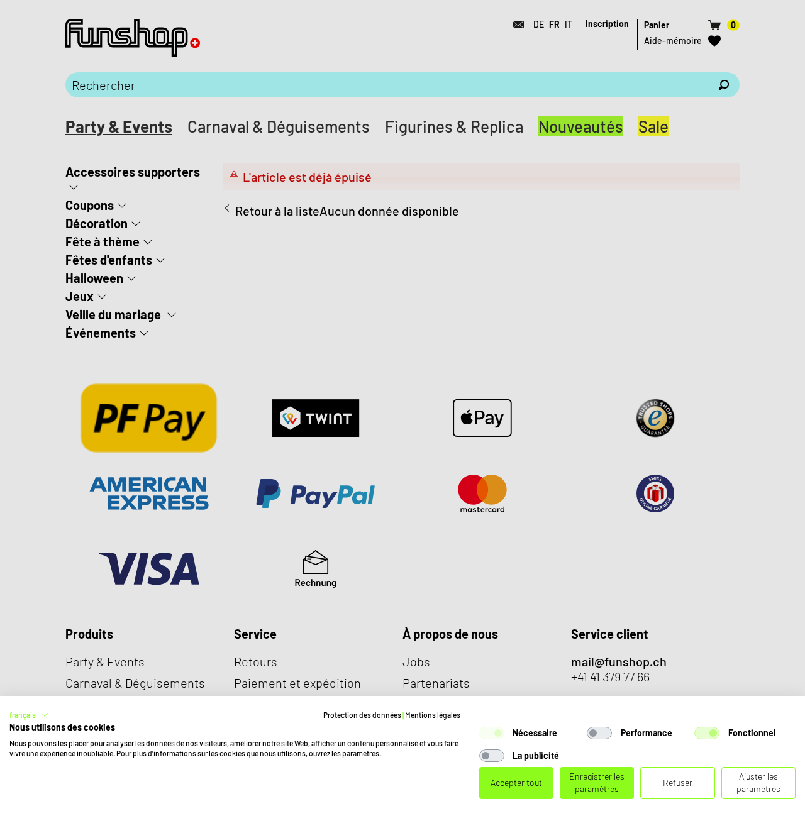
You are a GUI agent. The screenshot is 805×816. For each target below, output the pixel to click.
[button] (28, 715)
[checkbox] (491, 733)
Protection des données (362, 714)
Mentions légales (432, 714)
